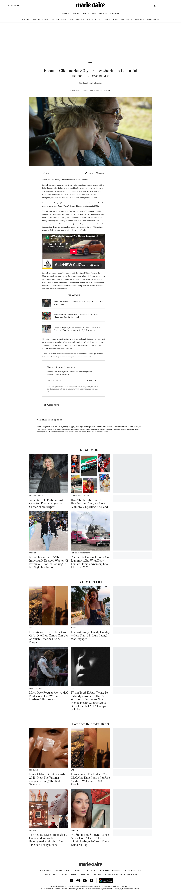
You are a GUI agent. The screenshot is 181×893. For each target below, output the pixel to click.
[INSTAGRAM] (55, 419)
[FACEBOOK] (49, 419)
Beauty (76, 13)
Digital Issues (139, 19)
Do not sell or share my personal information (115, 874)
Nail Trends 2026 (93, 19)
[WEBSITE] (58, 419)
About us (85, 874)
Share (47, 173)
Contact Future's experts (68, 871)
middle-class (73, 191)
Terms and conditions (110, 871)
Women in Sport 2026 (40, 19)
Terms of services (70, 386)
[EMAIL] (61, 419)
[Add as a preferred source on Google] (119, 880)
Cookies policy (69, 874)
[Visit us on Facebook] (85, 880)
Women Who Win (153, 19)
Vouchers (114, 13)
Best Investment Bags (110, 19)
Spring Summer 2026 (76, 19)
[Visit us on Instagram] (78, 880)
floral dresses (65, 285)
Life (94, 13)
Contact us (90, 871)
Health (86, 13)
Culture (103, 13)
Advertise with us (133, 871)
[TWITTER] (52, 419)
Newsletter (101, 173)
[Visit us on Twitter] (71, 880)
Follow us (90, 173)
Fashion (65, 13)
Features (107, 90)
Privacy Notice (51, 388)
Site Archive (45, 871)
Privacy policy (51, 874)
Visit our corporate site (122, 886)
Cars (46, 409)
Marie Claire (76, 90)
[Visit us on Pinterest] (91, 880)
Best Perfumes (126, 19)
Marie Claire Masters (58, 19)
